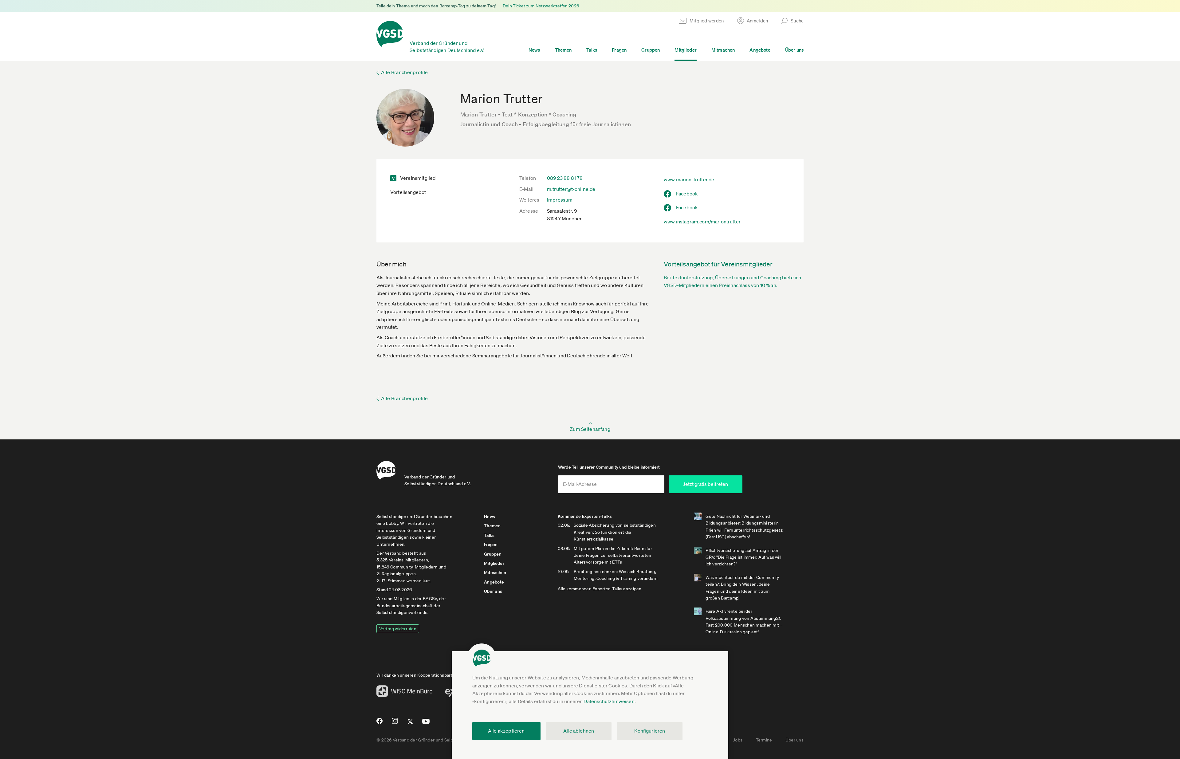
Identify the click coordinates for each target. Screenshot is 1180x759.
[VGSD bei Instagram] (395, 723)
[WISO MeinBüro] (404, 693)
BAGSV (430, 598)
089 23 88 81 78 (565, 178)
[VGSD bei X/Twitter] (410, 724)
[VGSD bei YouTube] (426, 724)
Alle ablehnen (578, 731)
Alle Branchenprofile (404, 72)
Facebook (687, 194)
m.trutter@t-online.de (571, 189)
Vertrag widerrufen (397, 628)
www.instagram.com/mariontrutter (702, 221)
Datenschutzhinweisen (609, 701)
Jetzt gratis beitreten (705, 484)
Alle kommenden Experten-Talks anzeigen (600, 589)
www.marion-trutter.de (689, 179)
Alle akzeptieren (506, 731)
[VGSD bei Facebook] (378, 723)
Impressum (559, 200)
